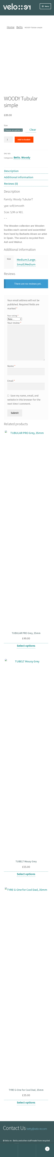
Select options (26, 645)
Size (6, 125)
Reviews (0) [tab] (11, 183)
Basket (42, 1147)
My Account (9, 1151)
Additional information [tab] (18, 177)
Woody (25, 157)
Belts (19, 27)
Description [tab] (11, 171)
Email (11, 380)
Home (10, 27)
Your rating (12, 315)
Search (27, 1151)
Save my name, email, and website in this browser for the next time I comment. (23, 399)
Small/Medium (26, 264)
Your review (14, 322)
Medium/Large (26, 259)
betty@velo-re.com (36, 1129)
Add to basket (24, 139)
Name (11, 366)
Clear (32, 129)
